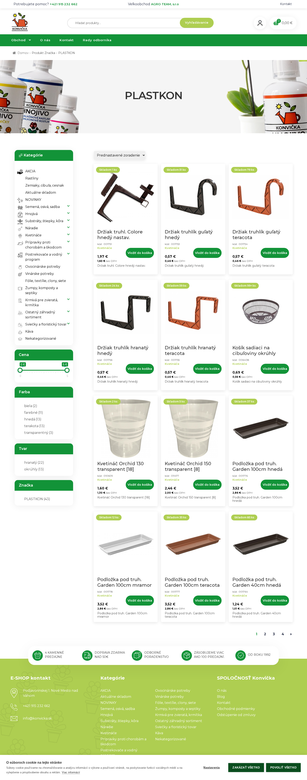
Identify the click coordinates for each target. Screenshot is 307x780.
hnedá (32, 419)
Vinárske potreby (39, 274)
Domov (23, 53)
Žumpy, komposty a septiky (41, 290)
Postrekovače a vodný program (43, 256)
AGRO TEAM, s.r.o (165, 4)
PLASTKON (37, 499)
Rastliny (31, 178)
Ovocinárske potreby (42, 267)
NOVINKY (33, 200)
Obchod (18, 40)
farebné (33, 413)
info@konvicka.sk (37, 718)
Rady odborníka (97, 40)
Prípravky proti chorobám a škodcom (43, 244)
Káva (29, 331)
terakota (34, 426)
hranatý (34, 463)
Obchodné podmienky (236, 709)
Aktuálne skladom (40, 193)
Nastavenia (211, 767)
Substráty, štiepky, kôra (44, 221)
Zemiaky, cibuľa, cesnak (44, 185)
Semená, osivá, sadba (42, 207)
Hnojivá (31, 214)
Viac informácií (71, 772)
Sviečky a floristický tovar (46, 324)
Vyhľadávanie (196, 22)
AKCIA (30, 171)
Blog (221, 697)
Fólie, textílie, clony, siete (45, 281)
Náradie (31, 228)
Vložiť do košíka (140, 253)
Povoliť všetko (283, 767)
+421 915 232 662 (63, 4)
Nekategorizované (40, 339)
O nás (45, 40)
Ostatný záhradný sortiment (40, 314)
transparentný (38, 433)
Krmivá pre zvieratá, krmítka (41, 302)
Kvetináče (33, 235)
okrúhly (34, 469)
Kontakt (286, 4)
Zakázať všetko (246, 767)
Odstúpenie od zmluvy (236, 715)
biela (30, 406)
